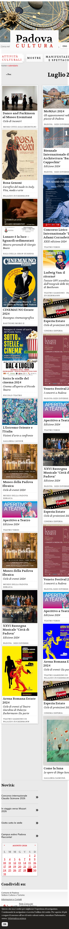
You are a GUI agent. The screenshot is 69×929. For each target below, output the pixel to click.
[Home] (34, 49)
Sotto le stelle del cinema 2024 (16, 380)
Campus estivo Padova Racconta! (13, 835)
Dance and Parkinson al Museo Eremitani (19, 115)
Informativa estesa (17, 918)
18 (9, 866)
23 (34, 866)
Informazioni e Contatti (11, 899)
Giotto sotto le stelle (11, 822)
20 (19, 866)
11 (10, 863)
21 (24, 866)
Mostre (34, 58)
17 (4, 866)
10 (4, 863)
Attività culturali (12, 58)
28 (24, 870)
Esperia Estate (54, 321)
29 (29, 870)
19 (14, 866)
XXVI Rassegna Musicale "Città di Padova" (16, 629)
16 (34, 863)
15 (29, 863)
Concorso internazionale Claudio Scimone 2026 (14, 797)
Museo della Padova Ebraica (18, 484)
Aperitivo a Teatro (16, 520)
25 (9, 870)
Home (4, 66)
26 (14, 870)
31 (4, 874)
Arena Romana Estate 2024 (19, 700)
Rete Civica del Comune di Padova (28, 905)
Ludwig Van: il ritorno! (54, 274)
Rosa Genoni (12, 183)
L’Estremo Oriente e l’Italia (18, 429)
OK (4, 924)
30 (34, 870)
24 (4, 870)
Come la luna (53, 768)
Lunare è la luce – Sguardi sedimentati (18, 239)
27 (19, 870)
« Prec (8, 74)
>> (37, 797)
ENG (65, 46)
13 (19, 863)
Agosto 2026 (20, 845)
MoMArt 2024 (54, 111)
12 (14, 863)
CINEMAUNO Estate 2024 (18, 312)
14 (24, 863)
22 (29, 866)
